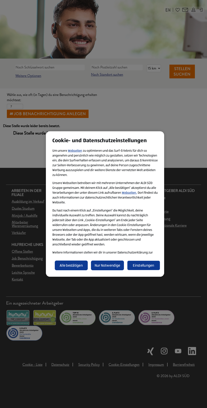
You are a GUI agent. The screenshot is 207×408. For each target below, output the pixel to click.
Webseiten (75, 150)
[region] (105, 204)
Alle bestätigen (71, 265)
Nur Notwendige (107, 265)
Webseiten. (129, 192)
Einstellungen (143, 265)
